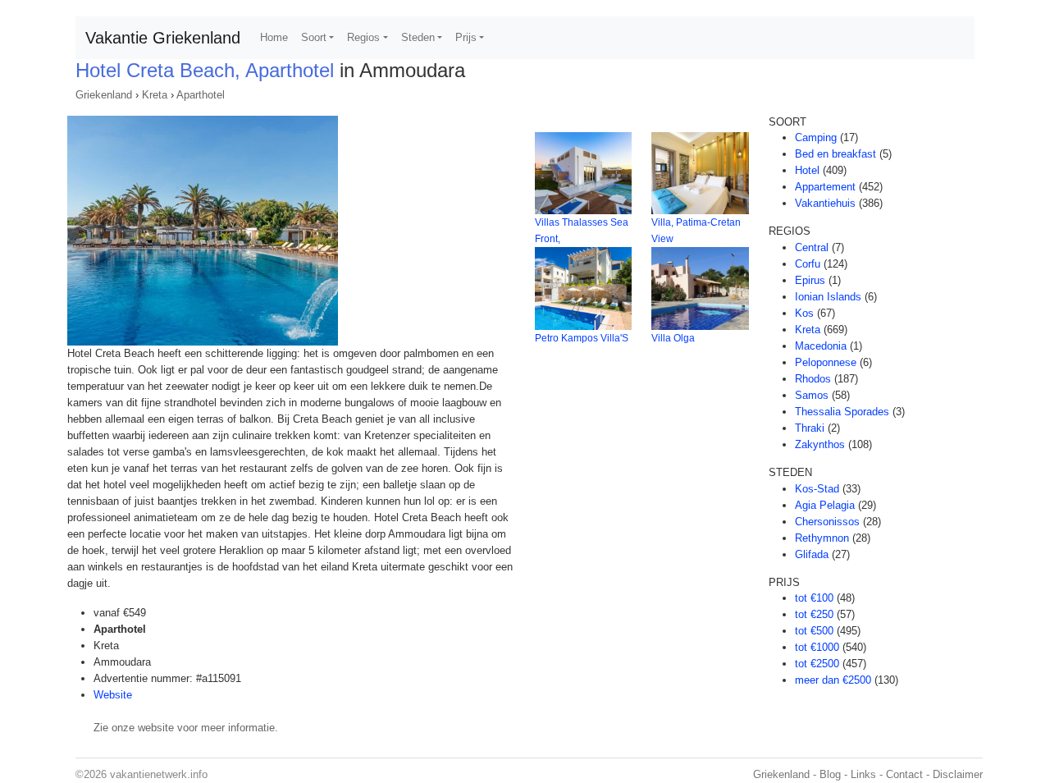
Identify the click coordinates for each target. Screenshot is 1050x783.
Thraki (809, 428)
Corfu (807, 264)
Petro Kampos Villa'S (581, 338)
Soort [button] (313, 37)
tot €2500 (817, 663)
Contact (904, 774)
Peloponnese (825, 362)
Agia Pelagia (825, 505)
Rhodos (813, 379)
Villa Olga (673, 338)
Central (812, 247)
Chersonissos (827, 521)
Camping (816, 137)
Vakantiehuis (825, 203)
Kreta (154, 95)
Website (113, 695)
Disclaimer (958, 774)
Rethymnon (822, 538)
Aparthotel (200, 95)
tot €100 (814, 598)
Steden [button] (418, 37)
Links (863, 774)
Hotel (807, 170)
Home (274, 37)
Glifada (812, 554)
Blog (830, 774)
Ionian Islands (828, 297)
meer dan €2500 (833, 680)
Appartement (825, 187)
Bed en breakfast (835, 154)
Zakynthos (820, 444)
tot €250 (814, 614)
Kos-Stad (817, 489)
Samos (812, 395)
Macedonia (821, 346)
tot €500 (814, 631)
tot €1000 (817, 647)
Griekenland (103, 95)
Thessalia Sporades (842, 411)
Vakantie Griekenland (162, 38)
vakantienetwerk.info (159, 774)
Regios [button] (363, 37)
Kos (804, 313)
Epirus (810, 280)
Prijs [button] (466, 37)
